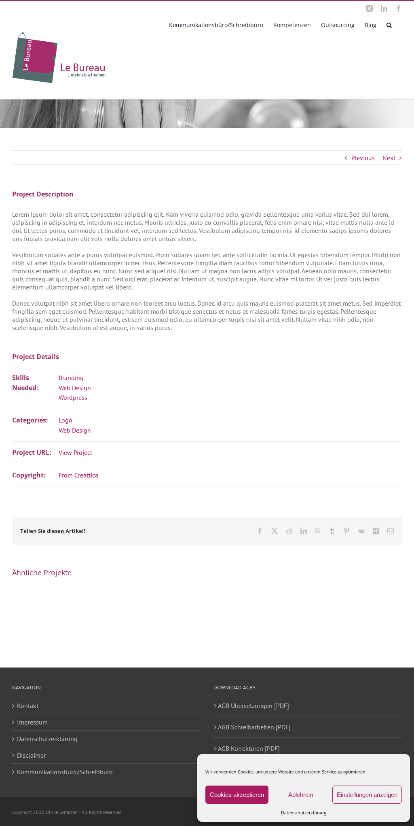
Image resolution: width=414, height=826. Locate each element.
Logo (65, 420)
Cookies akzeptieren (237, 794)
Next (388, 158)
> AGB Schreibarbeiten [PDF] (252, 727)
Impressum (32, 722)
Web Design (75, 388)
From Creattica (78, 475)
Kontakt (27, 705)
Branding (71, 378)
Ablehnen (300, 794)
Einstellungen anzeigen (367, 794)
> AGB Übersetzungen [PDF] (251, 705)
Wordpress (73, 397)
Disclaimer (31, 755)
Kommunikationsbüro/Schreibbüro (65, 772)
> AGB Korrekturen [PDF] (246, 748)
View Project (75, 452)
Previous (363, 158)
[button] (389, 24)
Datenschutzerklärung (303, 812)
